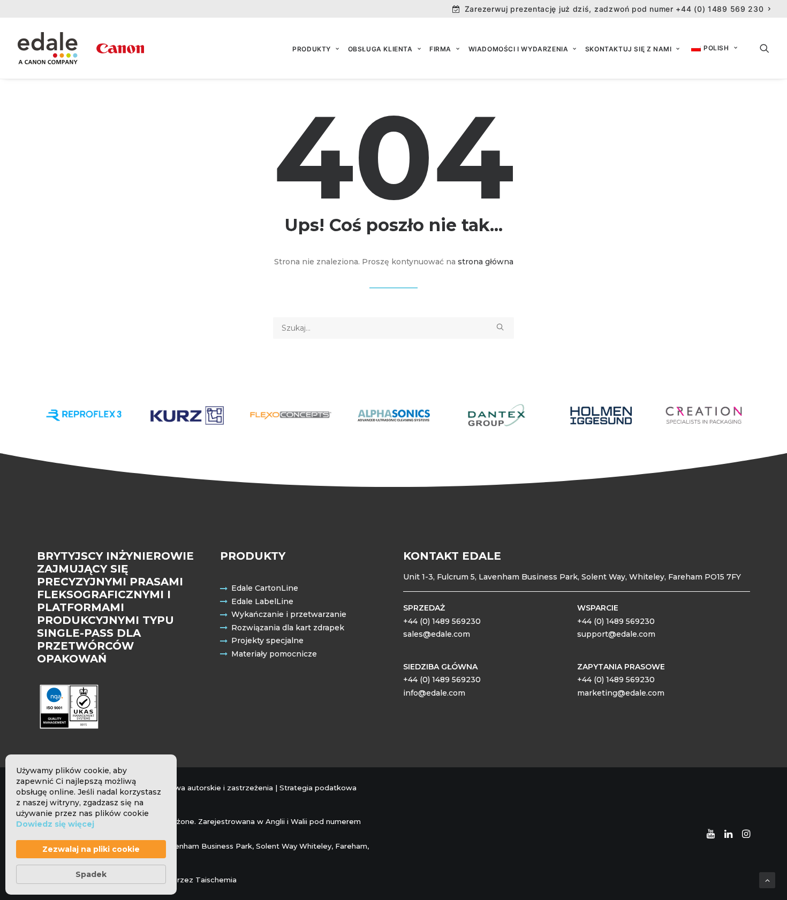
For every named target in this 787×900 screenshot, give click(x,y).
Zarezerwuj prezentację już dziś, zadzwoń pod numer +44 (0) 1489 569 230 (614, 8)
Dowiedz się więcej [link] (55, 824)
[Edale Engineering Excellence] (81, 48)
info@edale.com (434, 693)
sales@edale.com (436, 634)
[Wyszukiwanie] (393, 328)
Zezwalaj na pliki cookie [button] (91, 849)
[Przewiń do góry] (767, 879)
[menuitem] (611, 8)
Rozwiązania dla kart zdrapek (287, 627)
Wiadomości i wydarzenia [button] (518, 49)
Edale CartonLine (264, 588)
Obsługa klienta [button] (380, 49)
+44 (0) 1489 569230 (442, 621)
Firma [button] (440, 49)
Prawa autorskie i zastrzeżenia (218, 787)
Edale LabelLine (262, 601)
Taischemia (216, 879)
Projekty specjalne (267, 640)
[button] (764, 48)
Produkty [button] (311, 49)
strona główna (485, 261)
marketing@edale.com (620, 693)
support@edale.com (616, 634)
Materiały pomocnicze (274, 654)
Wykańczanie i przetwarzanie (288, 614)
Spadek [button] (91, 874)
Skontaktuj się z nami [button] (628, 49)
